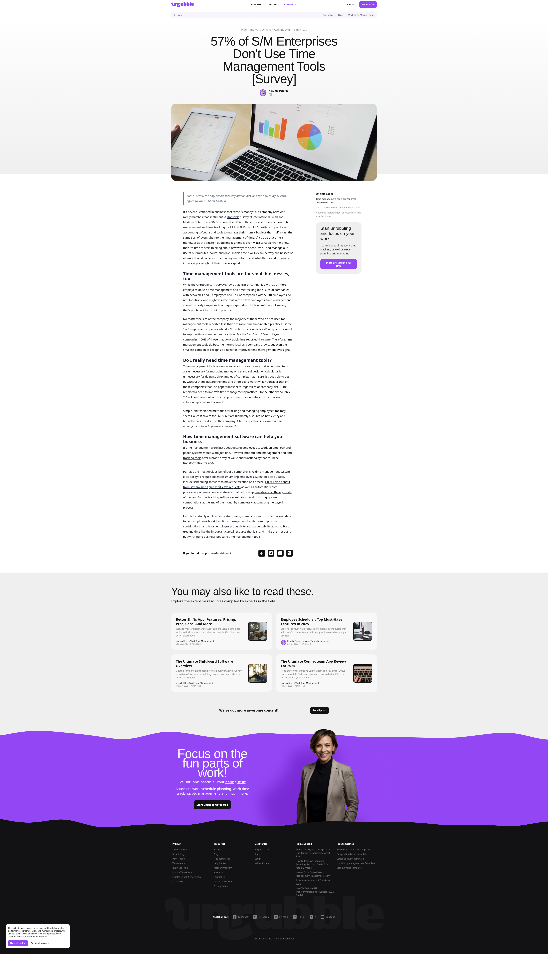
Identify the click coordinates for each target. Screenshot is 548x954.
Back (179, 15)
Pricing (273, 4)
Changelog (178, 881)
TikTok (301, 916)
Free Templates (221, 858)
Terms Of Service (222, 881)
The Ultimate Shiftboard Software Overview (204, 663)
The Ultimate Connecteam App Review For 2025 (313, 663)
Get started (368, 4)
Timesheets (178, 863)
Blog (215, 854)
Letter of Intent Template (350, 858)
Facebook (243, 916)
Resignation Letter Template (352, 854)
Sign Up (259, 854)
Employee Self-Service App (186, 877)
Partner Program (222, 867)
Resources (287, 4)
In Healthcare (262, 863)
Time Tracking (180, 849)
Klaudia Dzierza (278, 90)
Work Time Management (256, 29)
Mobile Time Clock (182, 872)
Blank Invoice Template (349, 867)
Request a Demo (263, 849)
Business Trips (180, 867)
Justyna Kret (181, 641)
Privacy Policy (220, 886)
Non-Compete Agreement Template (356, 863)
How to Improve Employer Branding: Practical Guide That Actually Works (312, 864)
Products (256, 4)
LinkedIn (284, 916)
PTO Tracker (179, 858)
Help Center (219, 863)
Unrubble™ (260, 938)
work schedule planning (211, 788)
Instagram (264, 916)
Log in (350, 4)
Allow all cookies (18, 943)
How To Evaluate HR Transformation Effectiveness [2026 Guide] (315, 892)
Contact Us (219, 877)
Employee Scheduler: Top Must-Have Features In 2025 (311, 621)
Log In (258, 858)
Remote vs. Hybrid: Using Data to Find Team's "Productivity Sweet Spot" (313, 853)
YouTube (330, 916)
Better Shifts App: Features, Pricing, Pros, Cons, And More (206, 621)
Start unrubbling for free (338, 264)
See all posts (320, 710)
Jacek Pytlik (181, 683)
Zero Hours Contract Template (353, 849)
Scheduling (178, 854)
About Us (218, 872)
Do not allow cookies (40, 943)
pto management (206, 793)
